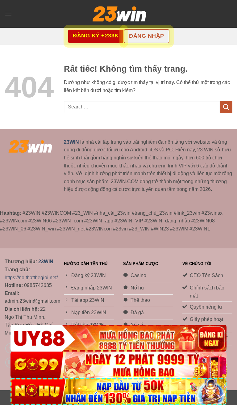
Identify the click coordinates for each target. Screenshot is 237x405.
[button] (8, 13)
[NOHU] (118, 391)
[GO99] (118, 365)
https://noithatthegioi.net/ (31, 277)
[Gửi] (226, 107)
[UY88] (118, 338)
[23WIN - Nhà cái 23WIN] (118, 14)
